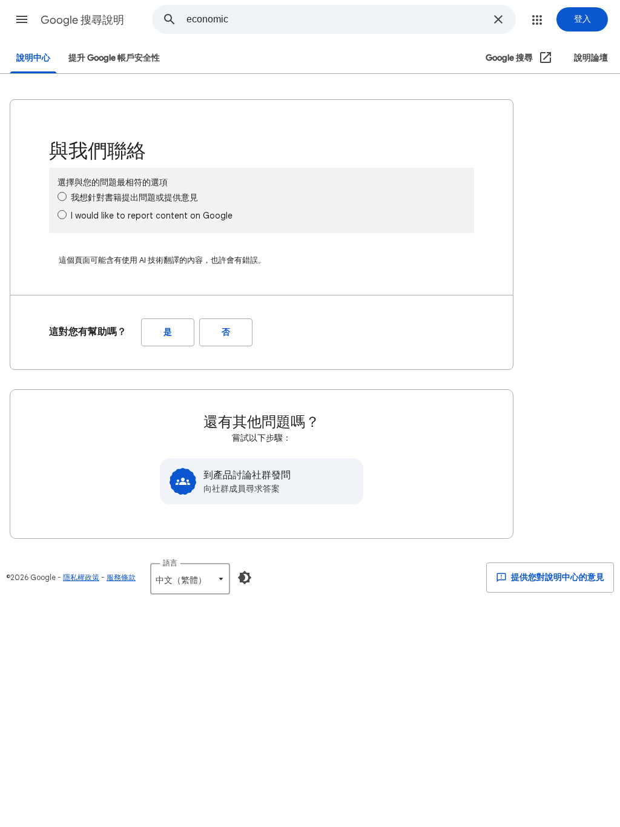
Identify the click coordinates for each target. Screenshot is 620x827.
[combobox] (336, 19)
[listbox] (190, 579)
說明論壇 (591, 58)
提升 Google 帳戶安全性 (114, 58)
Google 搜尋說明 (82, 20)
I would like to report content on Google (151, 215)
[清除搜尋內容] (498, 19)
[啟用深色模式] (244, 577)
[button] (21, 19)
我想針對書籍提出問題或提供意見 (134, 197)
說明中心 (33, 58)
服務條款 (121, 577)
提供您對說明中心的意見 (556, 577)
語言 (170, 562)
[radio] (62, 196)
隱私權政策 (81, 577)
